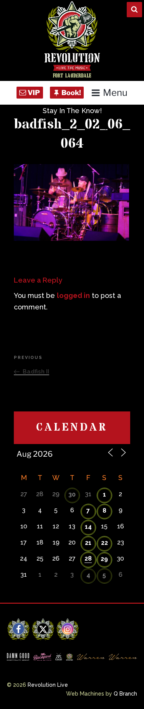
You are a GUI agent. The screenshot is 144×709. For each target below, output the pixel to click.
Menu (115, 92)
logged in (73, 295)
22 (104, 542)
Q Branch (125, 694)
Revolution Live (48, 685)
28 (88, 558)
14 (88, 526)
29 (104, 559)
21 (88, 542)
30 (72, 494)
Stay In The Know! (72, 111)
